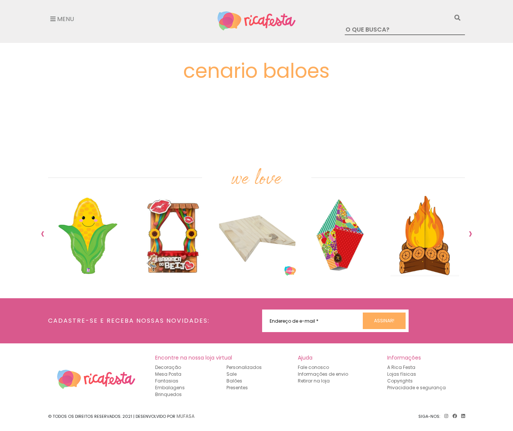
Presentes (237, 387)
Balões (234, 381)
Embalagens (170, 387)
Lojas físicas (401, 374)
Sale (231, 374)
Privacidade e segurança (416, 387)
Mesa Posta (168, 374)
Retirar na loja (314, 381)
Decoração (168, 367)
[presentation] (43, 233)
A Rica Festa (401, 367)
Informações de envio (323, 374)
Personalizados (244, 367)
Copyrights (400, 381)
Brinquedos (168, 394)
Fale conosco (313, 367)
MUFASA (186, 416)
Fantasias (166, 381)
